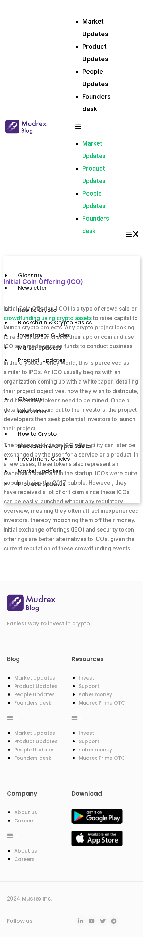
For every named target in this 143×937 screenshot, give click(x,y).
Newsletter (32, 411)
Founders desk (32, 702)
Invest (86, 677)
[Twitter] (102, 921)
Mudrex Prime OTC (102, 702)
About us (25, 812)
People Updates (34, 694)
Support (89, 686)
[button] (96, 126)
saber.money (95, 694)
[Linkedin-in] (80, 921)
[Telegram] (113, 921)
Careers (24, 820)
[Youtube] (91, 921)
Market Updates (34, 677)
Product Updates (36, 686)
